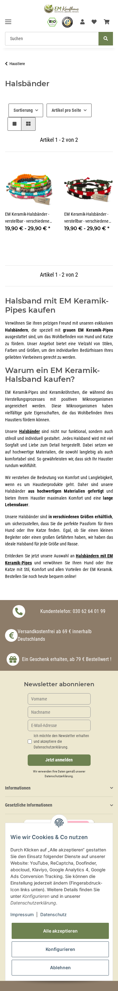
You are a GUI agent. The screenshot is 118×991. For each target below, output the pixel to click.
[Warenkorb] (106, 22)
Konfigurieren (60, 949)
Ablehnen (60, 967)
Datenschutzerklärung (59, 776)
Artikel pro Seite (66, 110)
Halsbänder (29, 431)
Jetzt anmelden (59, 760)
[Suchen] (105, 38)
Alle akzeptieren (60, 931)
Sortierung (23, 110)
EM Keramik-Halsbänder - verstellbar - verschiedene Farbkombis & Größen (27, 218)
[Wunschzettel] (94, 22)
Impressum (22, 914)
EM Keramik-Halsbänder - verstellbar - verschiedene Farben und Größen (86, 218)
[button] (82, 22)
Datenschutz (53, 914)
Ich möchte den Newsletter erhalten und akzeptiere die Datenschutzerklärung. (61, 741)
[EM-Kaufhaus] (61, 8)
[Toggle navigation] (8, 19)
